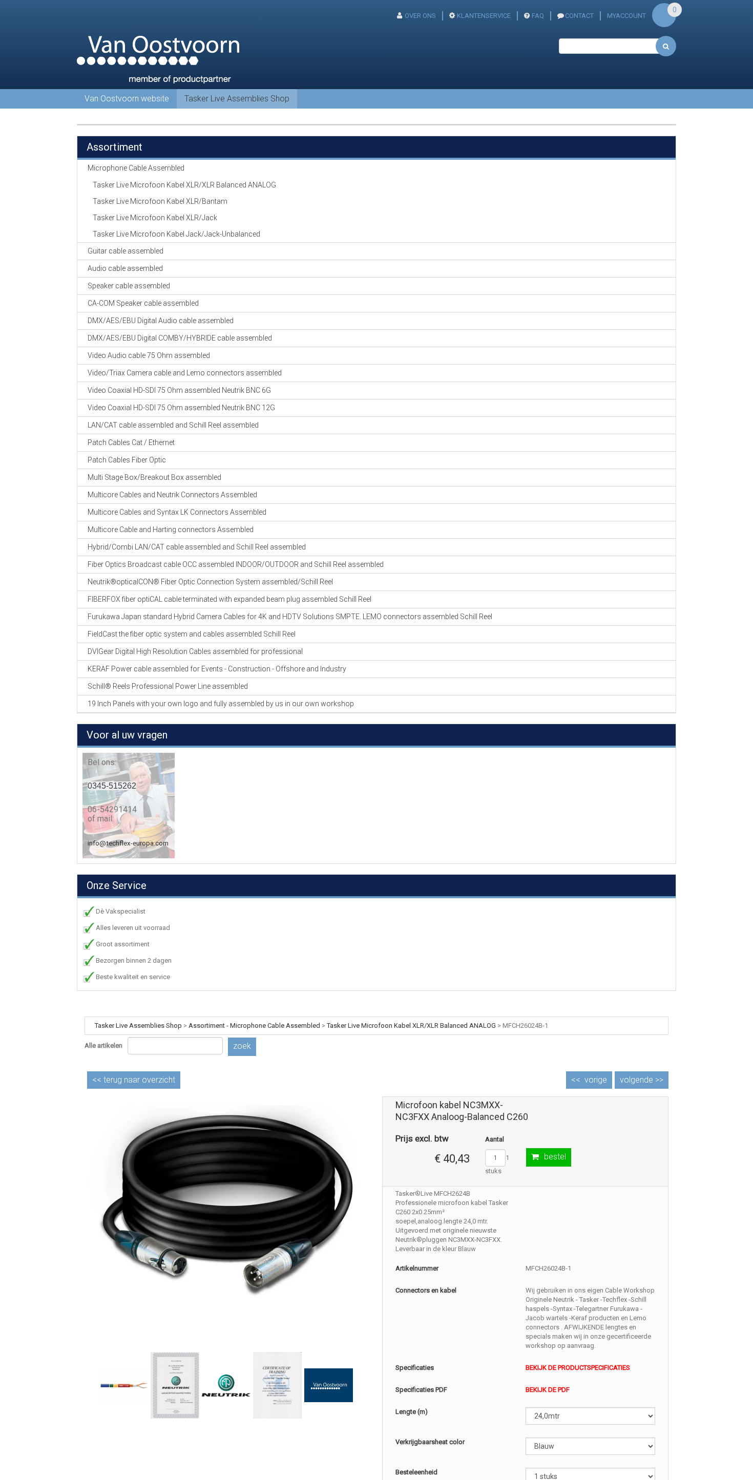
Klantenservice (484, 15)
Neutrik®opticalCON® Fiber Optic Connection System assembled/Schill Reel (210, 582)
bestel (555, 1156)
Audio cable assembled (125, 268)
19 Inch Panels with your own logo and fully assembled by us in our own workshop (221, 704)
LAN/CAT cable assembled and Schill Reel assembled (173, 425)
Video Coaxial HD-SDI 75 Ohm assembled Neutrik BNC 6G (179, 390)
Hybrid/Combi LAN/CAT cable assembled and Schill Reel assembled (197, 547)
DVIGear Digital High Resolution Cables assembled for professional (195, 651)
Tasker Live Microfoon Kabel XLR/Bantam (160, 201)
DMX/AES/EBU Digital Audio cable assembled (161, 320)
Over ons (420, 15)
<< (133, 1080)
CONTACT (579, 15)
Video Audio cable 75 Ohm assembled (149, 355)
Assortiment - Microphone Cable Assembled (254, 1025)
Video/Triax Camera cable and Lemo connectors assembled (185, 373)
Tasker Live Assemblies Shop (236, 98)
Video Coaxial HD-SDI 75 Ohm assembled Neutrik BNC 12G (181, 408)
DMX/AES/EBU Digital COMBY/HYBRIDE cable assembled (180, 338)
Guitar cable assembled (125, 251)
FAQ (538, 15)
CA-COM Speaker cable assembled (143, 303)
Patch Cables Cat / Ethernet (131, 442)
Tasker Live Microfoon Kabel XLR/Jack (155, 218)
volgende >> (641, 1080)
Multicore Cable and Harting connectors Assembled (171, 529)
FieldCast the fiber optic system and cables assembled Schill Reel (192, 634)
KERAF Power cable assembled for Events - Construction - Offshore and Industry (217, 669)
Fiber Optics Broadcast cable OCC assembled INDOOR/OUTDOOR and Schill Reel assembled (236, 564)
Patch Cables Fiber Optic (127, 460)
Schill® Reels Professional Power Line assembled (168, 686)
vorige (595, 1080)
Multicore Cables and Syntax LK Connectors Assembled (177, 512)
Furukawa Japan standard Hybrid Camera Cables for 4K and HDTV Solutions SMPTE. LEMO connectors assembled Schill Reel (290, 616)
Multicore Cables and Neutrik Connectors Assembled (172, 495)
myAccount (626, 15)
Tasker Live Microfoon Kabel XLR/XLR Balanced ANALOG (184, 185)
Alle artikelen (103, 1045)
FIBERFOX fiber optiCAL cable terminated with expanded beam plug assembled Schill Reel (229, 599)
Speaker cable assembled (129, 286)
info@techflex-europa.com (128, 843)
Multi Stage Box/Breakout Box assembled (154, 477)
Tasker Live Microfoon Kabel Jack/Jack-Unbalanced (176, 234)
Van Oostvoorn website (127, 98)
